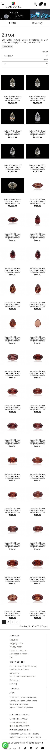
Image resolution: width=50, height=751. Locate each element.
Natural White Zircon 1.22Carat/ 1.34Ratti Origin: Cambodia (37, 98)
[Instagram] (36, 748)
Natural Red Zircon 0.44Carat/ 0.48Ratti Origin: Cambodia (12, 373)
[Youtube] (42, 748)
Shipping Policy (16, 643)
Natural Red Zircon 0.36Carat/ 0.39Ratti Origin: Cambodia (37, 236)
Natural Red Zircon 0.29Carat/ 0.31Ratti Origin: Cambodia (12, 304)
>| (18, 622)
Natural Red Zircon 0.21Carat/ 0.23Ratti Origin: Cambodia (37, 201)
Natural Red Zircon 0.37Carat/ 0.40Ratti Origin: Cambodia (12, 476)
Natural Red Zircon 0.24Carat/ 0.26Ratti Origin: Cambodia (12, 339)
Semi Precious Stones (19, 669)
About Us (14, 640)
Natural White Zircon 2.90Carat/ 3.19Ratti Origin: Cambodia (12, 201)
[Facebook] (19, 748)
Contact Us (14, 680)
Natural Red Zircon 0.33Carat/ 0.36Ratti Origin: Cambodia (12, 270)
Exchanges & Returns (19, 654)
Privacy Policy (16, 647)
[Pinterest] (31, 748)
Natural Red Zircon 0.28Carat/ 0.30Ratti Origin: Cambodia (37, 304)
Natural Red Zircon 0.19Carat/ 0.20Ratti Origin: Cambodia (37, 339)
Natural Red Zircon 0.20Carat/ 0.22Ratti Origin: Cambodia (12, 236)
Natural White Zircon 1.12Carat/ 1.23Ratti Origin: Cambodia (12, 167)
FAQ (11, 657)
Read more (7, 46)
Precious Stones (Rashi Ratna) (23, 666)
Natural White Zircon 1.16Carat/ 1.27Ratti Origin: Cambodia (37, 133)
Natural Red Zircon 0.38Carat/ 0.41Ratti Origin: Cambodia (37, 407)
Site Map (13, 683)
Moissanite (14, 673)
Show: (46, 59)
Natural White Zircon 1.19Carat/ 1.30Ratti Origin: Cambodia (12, 133)
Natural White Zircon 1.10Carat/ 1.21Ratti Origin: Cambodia (37, 167)
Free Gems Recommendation (23, 676)
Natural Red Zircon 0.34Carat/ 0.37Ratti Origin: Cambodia (12, 545)
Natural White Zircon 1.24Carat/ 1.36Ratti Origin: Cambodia (12, 98)
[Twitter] (25, 748)
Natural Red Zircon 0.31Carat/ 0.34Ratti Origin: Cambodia (12, 613)
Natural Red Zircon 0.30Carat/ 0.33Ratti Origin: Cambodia (37, 613)
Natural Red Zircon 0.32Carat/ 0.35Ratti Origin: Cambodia (37, 270)
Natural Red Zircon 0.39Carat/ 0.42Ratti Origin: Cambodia (37, 373)
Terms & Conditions (18, 650)
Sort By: (45, 52)
